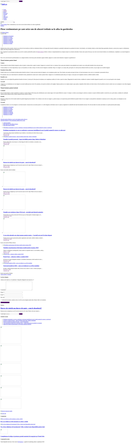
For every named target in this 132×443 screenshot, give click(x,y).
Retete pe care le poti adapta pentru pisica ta (14, 119)
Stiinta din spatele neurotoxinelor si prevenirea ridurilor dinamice (17, 324)
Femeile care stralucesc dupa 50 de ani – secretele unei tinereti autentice (23, 212)
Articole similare (6, 122)
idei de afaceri (41, 51)
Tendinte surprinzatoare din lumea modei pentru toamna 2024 (20, 247)
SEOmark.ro (20, 441)
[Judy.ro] (4, 4)
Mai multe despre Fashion (9, 125)
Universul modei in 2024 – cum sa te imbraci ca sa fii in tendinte (21, 265)
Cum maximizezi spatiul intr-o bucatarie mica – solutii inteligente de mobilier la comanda (22, 323)
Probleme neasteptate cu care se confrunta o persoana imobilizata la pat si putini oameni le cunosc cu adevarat (34, 130)
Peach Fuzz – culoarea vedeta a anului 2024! (15, 256)
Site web (2, 297)
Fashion (5, 24)
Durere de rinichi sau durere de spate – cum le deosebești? (19, 162)
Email (2, 294)
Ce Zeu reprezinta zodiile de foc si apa (13, 120)
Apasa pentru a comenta (6, 274)
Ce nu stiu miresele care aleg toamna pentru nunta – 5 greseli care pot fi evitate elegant (27, 235)
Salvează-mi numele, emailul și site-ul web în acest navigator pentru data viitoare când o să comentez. (24, 300)
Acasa (2, 24)
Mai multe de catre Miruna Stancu (10, 124)
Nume (2, 292)
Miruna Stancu (5, 32)
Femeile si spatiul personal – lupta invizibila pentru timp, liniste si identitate (24, 139)
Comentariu (3, 289)
